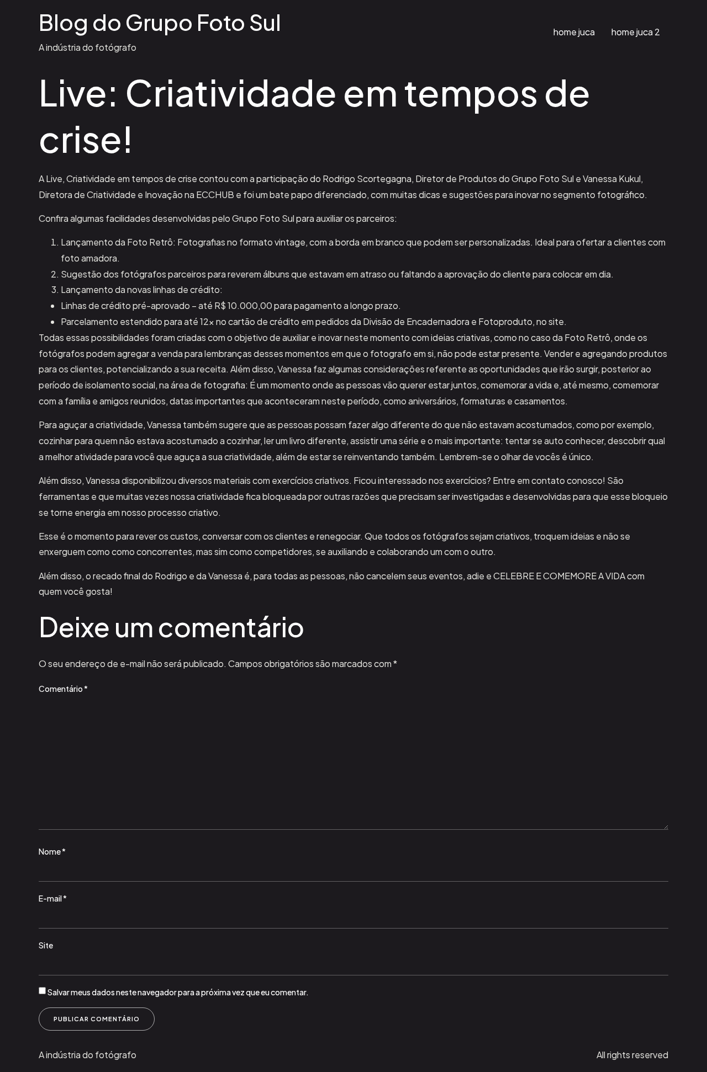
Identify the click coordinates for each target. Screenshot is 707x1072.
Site (46, 945)
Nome (52, 851)
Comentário (63, 688)
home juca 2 (635, 32)
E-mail (53, 898)
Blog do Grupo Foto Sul (160, 22)
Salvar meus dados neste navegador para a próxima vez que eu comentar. (178, 992)
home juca (574, 32)
